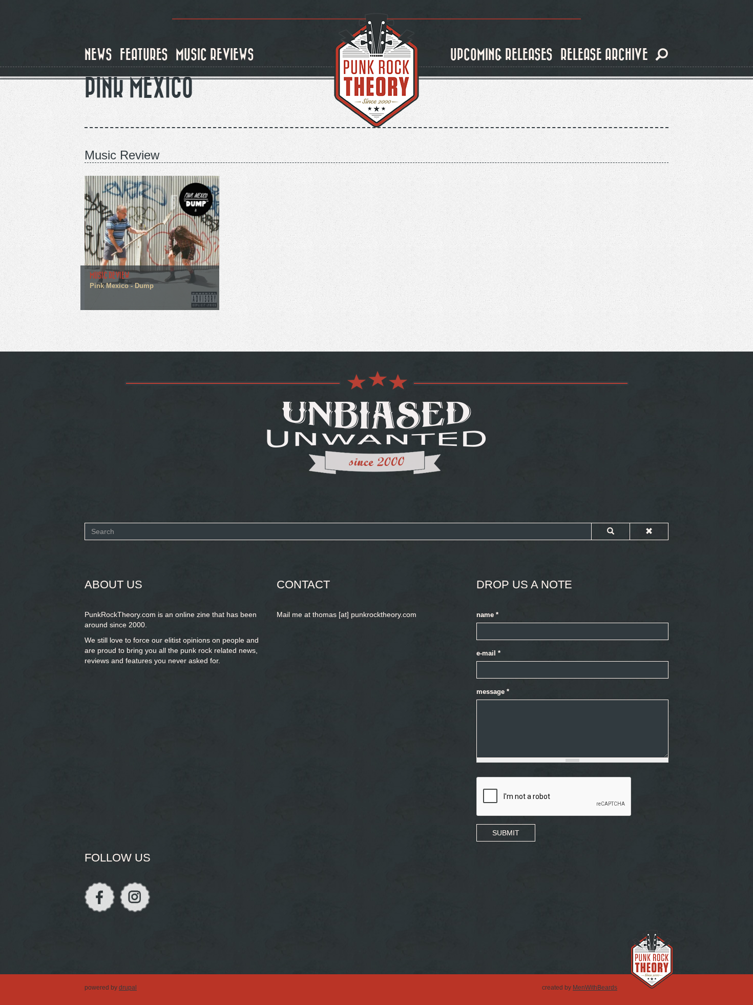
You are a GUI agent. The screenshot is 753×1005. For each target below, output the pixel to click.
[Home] (376, 71)
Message (492, 691)
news (98, 55)
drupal (128, 987)
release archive (604, 55)
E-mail (488, 653)
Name (487, 615)
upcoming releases (501, 55)
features (144, 55)
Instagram (135, 897)
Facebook (100, 897)
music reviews (215, 55)
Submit (505, 833)
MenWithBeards (595, 987)
